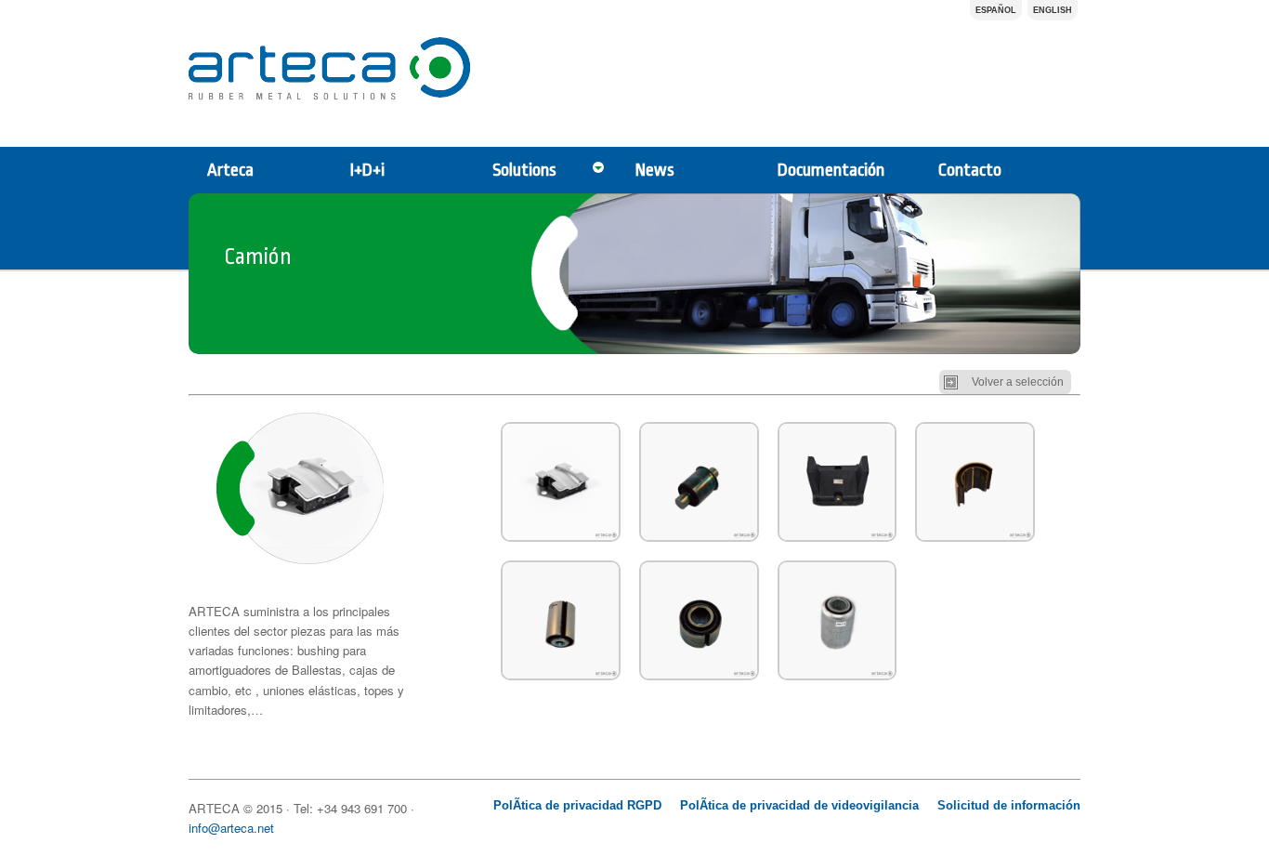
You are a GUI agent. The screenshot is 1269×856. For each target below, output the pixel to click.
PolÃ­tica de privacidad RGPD (577, 805)
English (1052, 10)
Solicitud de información (1008, 805)
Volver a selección (1018, 381)
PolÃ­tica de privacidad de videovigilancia (799, 805)
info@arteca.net (231, 827)
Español (995, 10)
